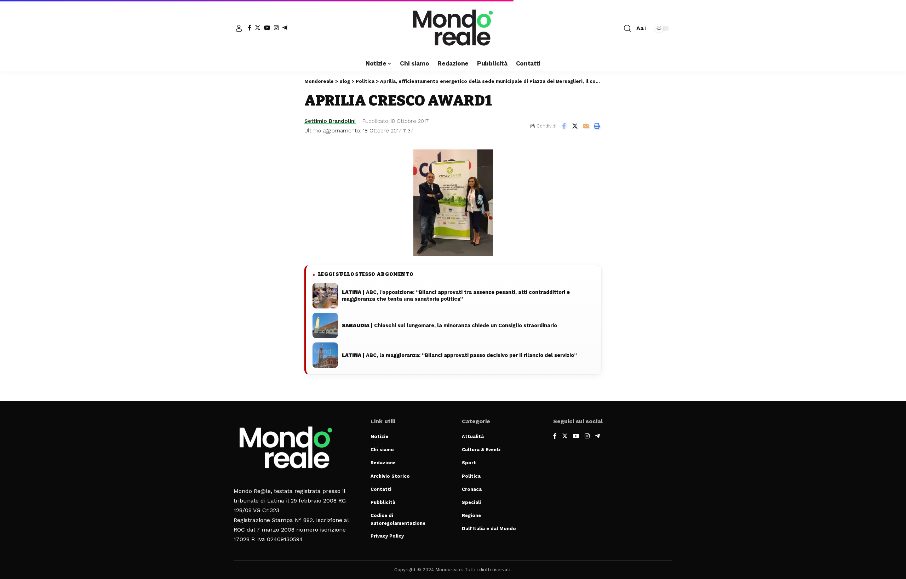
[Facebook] (249, 27)
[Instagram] (276, 27)
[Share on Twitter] (575, 126)
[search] (627, 28)
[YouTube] (267, 27)
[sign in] (238, 28)
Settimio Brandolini (330, 121)
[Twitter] (257, 27)
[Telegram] (285, 27)
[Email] (586, 126)
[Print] (597, 126)
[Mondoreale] (453, 28)
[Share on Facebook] (564, 126)
